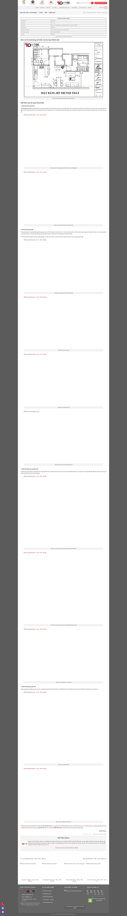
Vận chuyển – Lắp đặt (49, 899)
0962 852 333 (30, 894)
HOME (37, 7)
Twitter (35, 844)
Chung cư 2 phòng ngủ (102, 12)
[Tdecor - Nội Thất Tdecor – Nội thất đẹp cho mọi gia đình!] (63, 2)
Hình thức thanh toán (48, 896)
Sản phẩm (74, 7)
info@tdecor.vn (28, 897)
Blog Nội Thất (82, 7)
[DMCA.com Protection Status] (90, 900)
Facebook (30, 844)
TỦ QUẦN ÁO (41, 3)
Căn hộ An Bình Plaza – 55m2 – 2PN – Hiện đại (94, 858)
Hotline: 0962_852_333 (43, 844)
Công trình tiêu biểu (64, 7)
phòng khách (34, 232)
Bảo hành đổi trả (47, 893)
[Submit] (92, 3)
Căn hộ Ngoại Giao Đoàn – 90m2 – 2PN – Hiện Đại (34, 858)
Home (84, 12)
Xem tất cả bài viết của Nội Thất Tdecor (64, 847)
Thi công (54, 7)
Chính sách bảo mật (48, 902)
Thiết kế (48, 7)
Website (76, 847)
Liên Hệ (89, 7)
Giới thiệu (42, 7)
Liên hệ (53, 34)
